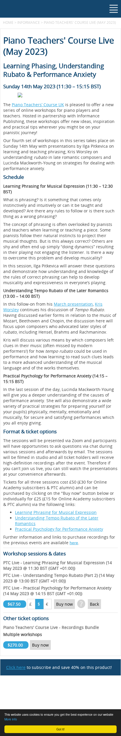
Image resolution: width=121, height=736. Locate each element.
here (74, 542)
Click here (16, 667)
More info (10, 719)
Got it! (60, 729)
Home (8, 22)
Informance (28, 22)
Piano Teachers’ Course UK (38, 104)
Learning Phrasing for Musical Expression (56, 512)
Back (94, 604)
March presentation (73, 304)
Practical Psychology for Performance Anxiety (59, 529)
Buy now (64, 604)
